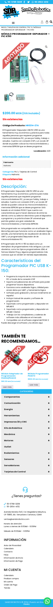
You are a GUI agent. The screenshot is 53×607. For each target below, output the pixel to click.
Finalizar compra (11, 578)
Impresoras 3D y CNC (27, 422)
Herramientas (27, 415)
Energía (27, 409)
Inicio (3, 27)
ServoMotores (27, 465)
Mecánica (27, 434)
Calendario (9, 548)
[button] (13, 23)
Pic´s (30, 27)
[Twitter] (28, 2)
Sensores (27, 459)
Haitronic (16, 174)
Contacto (8, 551)
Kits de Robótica (27, 428)
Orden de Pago (10, 584)
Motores (27, 440)
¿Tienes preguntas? (26, 496)
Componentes (27, 397)
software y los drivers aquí (31, 323)
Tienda (7, 588)
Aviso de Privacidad (12, 545)
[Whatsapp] (33, 2)
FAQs (6, 554)
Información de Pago (13, 561)
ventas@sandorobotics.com (16, 519)
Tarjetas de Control (27, 472)
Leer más (7, 387)
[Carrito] (47, 21)
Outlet (7, 446)
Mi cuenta (8, 581)
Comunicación (27, 403)
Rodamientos (27, 453)
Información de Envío (13, 558)
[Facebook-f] (24, 2)
